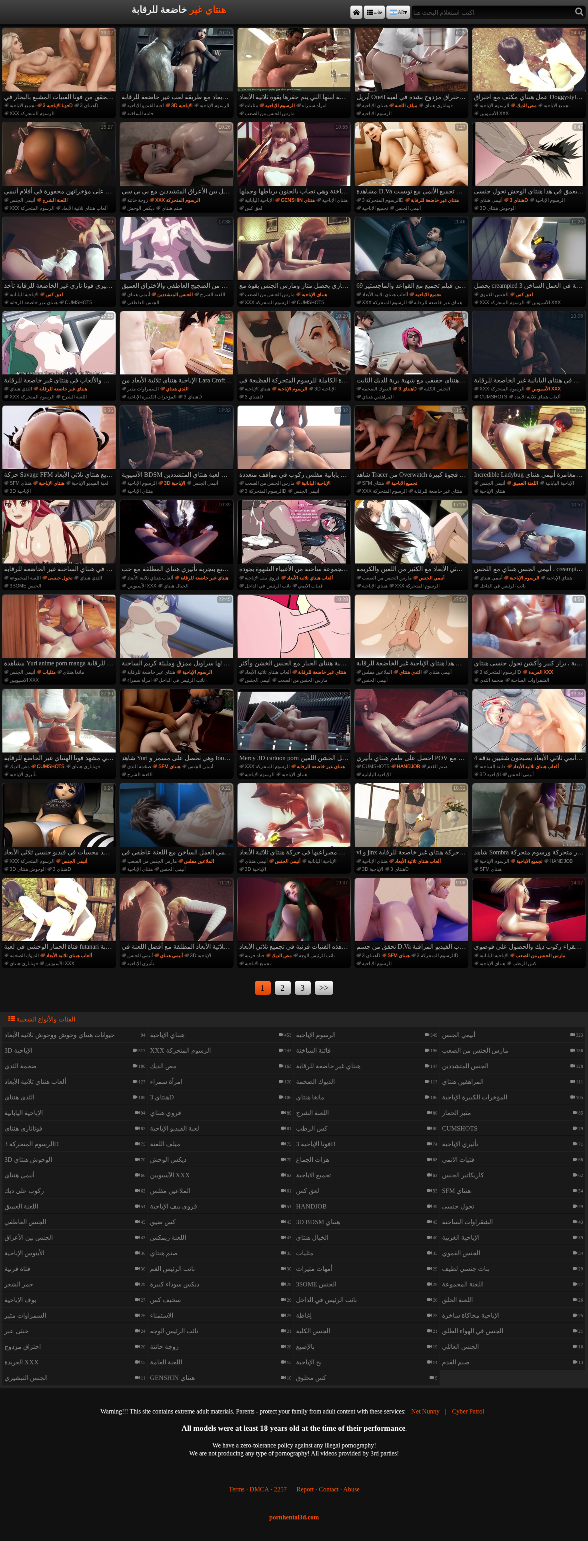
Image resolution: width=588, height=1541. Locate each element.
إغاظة (304, 1315)
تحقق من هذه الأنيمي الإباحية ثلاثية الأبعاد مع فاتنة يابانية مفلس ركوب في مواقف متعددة (295, 443)
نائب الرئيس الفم (172, 1268)
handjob (408, 766)
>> (324, 987)
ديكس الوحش (140, 208)
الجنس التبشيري (26, 1377)
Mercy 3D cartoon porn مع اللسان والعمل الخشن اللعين (295, 726)
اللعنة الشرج (55, 200)
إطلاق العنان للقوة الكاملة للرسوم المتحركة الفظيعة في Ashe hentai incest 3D (295, 348)
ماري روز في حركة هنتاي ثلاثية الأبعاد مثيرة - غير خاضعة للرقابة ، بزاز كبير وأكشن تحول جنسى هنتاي (530, 632)
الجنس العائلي (460, 1346)
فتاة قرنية (254, 955)
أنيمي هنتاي (491, 200)
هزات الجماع (312, 1159)
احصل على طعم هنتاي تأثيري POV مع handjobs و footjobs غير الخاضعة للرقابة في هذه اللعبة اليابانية (412, 726)
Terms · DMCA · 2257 (258, 1489)
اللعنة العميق (525, 483)
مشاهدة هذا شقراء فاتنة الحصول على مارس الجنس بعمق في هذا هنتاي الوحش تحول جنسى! (530, 159)
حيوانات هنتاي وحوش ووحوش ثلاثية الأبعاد (59, 1034)
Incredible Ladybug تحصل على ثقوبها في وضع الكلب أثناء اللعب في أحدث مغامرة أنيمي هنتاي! (530, 443)
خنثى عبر (16, 1331)
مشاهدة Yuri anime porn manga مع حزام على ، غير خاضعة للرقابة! (60, 632)
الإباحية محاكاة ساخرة (471, 1315)
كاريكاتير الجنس (463, 1175)
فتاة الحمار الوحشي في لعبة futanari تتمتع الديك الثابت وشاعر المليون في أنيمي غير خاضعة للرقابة (60, 915)
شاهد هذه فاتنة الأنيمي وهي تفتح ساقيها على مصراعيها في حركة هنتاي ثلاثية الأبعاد (295, 820)
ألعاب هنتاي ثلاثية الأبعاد (85, 208)
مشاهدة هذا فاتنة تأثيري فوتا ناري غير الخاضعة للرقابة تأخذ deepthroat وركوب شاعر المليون (60, 254)
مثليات (251, 105)
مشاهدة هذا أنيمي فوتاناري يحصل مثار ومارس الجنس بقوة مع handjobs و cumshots (295, 254)
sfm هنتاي (21, 483)
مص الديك (526, 105)
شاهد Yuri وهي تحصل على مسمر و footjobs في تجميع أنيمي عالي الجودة (178, 726)
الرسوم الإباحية (214, 105)
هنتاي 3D (89, 105)
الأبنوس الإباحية (24, 1253)
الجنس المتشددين (175, 294)
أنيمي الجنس (22, 200)
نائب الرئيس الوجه (317, 955)
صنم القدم (437, 766)
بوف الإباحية (20, 1299)
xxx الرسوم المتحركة (32, 113)
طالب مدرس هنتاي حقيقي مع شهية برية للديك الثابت (412, 348)
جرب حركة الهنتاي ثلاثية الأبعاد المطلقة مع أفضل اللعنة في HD (178, 915)
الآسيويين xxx (494, 113)
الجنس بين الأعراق (28, 1237)
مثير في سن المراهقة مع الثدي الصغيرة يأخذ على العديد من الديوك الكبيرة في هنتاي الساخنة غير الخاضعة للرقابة (60, 537)
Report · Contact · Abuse (328, 1489)
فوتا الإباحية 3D (58, 105)
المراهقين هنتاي (378, 397)
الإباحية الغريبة (461, 1237)
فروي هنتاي (165, 1112)
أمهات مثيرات (314, 1268)
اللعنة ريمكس (168, 1237)
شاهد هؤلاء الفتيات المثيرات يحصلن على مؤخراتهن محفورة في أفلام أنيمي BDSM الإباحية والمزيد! (60, 159)
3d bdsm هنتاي (318, 1221)
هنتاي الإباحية (375, 105)
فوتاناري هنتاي (438, 105)
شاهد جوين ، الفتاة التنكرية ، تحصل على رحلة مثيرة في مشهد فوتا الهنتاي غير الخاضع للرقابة (60, 726)
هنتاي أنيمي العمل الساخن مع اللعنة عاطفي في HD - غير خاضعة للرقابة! (178, 820)
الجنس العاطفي (143, 302)
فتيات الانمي (310, 586)
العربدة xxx (540, 672)
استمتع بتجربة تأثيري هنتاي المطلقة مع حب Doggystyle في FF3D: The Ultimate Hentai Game (178, 537)
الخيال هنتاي (176, 586)
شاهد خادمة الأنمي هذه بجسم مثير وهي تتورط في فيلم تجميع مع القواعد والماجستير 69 (412, 254)
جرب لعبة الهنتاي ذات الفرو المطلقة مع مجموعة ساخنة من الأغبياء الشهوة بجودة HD (295, 537)
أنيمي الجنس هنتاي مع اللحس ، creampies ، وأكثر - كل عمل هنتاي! (530, 537)
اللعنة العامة (166, 1362)
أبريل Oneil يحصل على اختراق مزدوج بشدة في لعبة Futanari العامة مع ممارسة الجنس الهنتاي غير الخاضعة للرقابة (412, 65)
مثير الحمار (456, 1112)
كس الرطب (524, 963)
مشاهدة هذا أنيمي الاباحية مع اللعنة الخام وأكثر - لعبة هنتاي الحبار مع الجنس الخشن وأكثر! (295, 632)
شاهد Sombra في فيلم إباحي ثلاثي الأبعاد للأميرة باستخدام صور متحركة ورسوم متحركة (530, 820)
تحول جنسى (60, 578)
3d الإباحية (181, 105)
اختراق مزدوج (22, 1346)
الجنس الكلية (437, 389)
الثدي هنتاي (21, 389)
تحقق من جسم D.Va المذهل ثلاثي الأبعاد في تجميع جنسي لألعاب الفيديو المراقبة (412, 915)
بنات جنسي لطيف (466, 1268)
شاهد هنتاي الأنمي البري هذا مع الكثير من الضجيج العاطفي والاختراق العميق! (178, 254)
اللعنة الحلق (457, 1299)
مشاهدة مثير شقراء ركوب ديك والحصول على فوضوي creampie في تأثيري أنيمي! (530, 915)
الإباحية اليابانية (259, 200)
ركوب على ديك (24, 1190)
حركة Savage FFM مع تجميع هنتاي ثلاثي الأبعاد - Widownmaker (60, 443)
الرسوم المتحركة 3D (383, 200)
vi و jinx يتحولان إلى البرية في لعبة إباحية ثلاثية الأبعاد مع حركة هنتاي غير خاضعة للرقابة (412, 820)
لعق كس (253, 208)
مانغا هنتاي (73, 672)
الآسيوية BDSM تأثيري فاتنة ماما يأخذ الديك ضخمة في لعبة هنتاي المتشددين (178, 443)
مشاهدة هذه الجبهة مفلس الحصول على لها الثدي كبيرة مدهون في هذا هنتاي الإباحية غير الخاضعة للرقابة (412, 632)
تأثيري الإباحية (23, 774)
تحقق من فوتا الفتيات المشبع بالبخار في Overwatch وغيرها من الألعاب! (60, 65)
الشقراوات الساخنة (530, 680)
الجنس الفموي (494, 294)
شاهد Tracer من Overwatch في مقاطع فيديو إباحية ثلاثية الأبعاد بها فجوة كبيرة (412, 443)
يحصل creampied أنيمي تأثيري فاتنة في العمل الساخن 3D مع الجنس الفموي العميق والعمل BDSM (530, 254)
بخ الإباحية (309, 1362)
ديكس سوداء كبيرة (174, 1284)
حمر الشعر (18, 1284)
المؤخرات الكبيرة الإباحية (151, 397)
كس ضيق (163, 1221)
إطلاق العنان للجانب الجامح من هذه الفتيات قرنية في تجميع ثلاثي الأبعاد (295, 915)
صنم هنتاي (172, 208)
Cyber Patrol (468, 1411)
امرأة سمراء (314, 105)
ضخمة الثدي (492, 680)
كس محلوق (311, 1377)
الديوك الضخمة (376, 389)
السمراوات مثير (143, 389)
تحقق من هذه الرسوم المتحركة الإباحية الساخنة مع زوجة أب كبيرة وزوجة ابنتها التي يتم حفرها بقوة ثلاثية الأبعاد (295, 65)
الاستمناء (161, 1315)
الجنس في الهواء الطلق (472, 1331)
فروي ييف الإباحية (262, 578)
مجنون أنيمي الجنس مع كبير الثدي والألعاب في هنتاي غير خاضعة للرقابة (60, 348)
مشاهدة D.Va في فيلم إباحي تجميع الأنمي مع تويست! (412, 159)
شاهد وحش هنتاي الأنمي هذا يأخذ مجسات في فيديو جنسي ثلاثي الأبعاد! (60, 820)
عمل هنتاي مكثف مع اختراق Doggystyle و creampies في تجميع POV (530, 65)
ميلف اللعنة (406, 105)
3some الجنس (25, 586)
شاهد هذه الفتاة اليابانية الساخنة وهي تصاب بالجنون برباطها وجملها (295, 159)
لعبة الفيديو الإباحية (145, 105)
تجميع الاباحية (23, 105)
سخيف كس (165, 1299)
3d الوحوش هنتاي (498, 208)
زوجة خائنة (137, 200)
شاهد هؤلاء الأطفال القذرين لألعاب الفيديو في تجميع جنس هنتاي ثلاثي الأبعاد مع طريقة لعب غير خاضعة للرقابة (178, 65)
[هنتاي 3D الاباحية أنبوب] (356, 12)
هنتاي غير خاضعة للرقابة (435, 200)
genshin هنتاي (298, 200)
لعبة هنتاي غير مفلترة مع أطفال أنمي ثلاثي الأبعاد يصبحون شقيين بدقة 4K (530, 726)
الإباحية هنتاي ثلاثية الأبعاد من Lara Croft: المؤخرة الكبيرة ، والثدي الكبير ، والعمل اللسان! (178, 348)
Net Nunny (425, 1411)
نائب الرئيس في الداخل (268, 586)
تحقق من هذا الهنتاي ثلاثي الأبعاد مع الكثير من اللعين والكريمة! (412, 537)
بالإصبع (305, 1346)
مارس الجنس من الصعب (269, 113)
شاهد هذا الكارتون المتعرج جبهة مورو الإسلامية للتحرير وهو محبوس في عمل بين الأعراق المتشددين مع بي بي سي (178, 159)
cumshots (78, 302)
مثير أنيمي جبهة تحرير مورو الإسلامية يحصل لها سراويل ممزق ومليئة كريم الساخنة (178, 632)
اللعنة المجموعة (25, 578)
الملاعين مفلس (377, 672)
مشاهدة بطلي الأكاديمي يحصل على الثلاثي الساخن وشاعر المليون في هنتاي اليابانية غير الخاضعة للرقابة (530, 348)
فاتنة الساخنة (140, 113)
